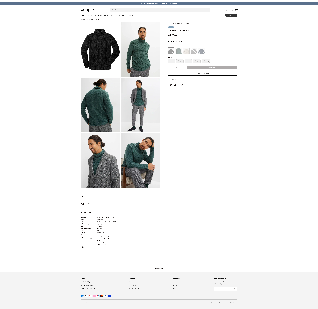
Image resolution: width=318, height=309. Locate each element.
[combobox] (160, 10)
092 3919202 (87, 285)
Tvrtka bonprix (133, 285)
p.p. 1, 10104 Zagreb (86, 282)
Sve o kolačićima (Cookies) (231, 303)
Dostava (175, 285)
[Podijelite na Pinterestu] (181, 85)
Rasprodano (212, 67)
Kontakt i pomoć (133, 282)
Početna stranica (84, 19)
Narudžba (175, 282)
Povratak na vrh (159, 269)
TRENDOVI (130, 15)
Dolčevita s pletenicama (94, 19)
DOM (123, 15)
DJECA (118, 15)
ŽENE (82, 15)
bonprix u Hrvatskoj (134, 288)
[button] (236, 10)
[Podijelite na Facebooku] (178, 85)
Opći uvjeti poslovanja (202, 303)
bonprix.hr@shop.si (88, 288)
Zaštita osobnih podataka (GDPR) (217, 303)
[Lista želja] (232, 10)
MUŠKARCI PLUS (109, 15)
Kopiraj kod (174, 3)
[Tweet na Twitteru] (175, 85)
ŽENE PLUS (89, 15)
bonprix (170, 24)
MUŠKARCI (98, 15)
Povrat (175, 288)
